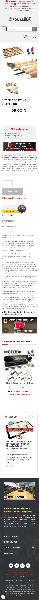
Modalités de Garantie (26, 575)
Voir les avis (10, 211)
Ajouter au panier (13, 192)
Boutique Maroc (19, 572)
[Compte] (34, 36)
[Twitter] (16, 565)
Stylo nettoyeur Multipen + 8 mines (19, 383)
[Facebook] (11, 565)
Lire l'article (10, 466)
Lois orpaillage (20, 570)
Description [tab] (7, 216)
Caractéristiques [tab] (10, 221)
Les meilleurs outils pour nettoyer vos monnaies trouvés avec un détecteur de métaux (19, 445)
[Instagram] (28, 565)
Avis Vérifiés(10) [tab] (9, 226)
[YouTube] (22, 565)
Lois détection (9, 570)
